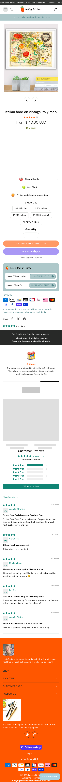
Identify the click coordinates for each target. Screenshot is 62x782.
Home (14, 17)
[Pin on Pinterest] (24, 319)
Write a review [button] (31, 486)
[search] (11, 9)
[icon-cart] (56, 9)
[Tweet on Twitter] (18, 319)
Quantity (31, 229)
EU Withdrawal (49, 776)
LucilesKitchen (35, 775)
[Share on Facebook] (12, 319)
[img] (9, 505)
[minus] (26, 235)
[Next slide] (35, 100)
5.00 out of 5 (38, 456)
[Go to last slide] (27, 100)
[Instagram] (35, 734)
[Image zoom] (31, 58)
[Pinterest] (27, 734)
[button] (31, 244)
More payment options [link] (31, 258)
